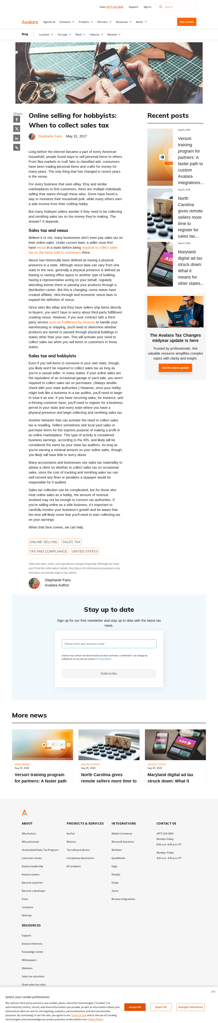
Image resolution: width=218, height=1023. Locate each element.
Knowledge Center (32, 951)
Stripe (115, 882)
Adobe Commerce (122, 833)
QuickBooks (118, 858)
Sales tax (71, 542)
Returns (71, 841)
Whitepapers (29, 960)
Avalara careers (31, 874)
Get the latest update (175, 367)
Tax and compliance (48, 551)
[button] (67, 22)
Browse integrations (123, 899)
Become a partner (32, 882)
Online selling (44, 542)
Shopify (116, 874)
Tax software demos (78, 850)
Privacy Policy (95, 1019)
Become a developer (33, 890)
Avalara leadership (32, 866)
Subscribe (109, 673)
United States (85, 551)
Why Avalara (29, 833)
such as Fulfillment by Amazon (72, 322)
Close (213, 991)
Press (25, 899)
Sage (114, 866)
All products (74, 866)
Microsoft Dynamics (123, 841)
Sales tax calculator (33, 976)
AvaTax (71, 833)
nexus (41, 247)
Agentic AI (49, 22)
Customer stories (32, 858)
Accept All (135, 1007)
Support (133, 7)
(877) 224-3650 (114, 7)
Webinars (27, 968)
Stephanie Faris (50, 136)
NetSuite (117, 850)
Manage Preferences (190, 1007)
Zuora (115, 890)
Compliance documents (80, 858)
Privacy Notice (104, 659)
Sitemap (27, 915)
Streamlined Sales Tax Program (40, 850)
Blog (25, 34)
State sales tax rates (34, 984)
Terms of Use (78, 1015)
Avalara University (32, 943)
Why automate (30, 841)
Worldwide (22, 764)
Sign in (147, 7)
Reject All (161, 1007)
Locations (27, 907)
